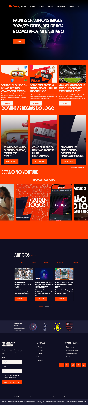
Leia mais (19, 41)
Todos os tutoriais (77, 167)
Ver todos (33, 255)
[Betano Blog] (17, 6)
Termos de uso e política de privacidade (64, 396)
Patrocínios (61, 6)
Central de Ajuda (71, 353)
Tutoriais (71, 6)
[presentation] (34, 225)
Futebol (34, 262)
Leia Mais (20, 298)
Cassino (50, 6)
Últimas (32, 6)
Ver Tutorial (11, 161)
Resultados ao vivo (72, 350)
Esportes (41, 6)
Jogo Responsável (71, 357)
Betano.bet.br (70, 347)
